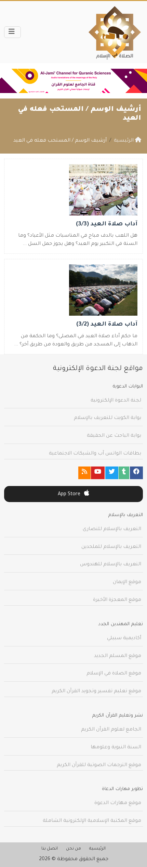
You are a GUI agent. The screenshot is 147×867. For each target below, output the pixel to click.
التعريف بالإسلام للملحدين (111, 547)
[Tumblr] (124, 473)
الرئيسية (97, 848)
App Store (70, 494)
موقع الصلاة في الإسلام (113, 673)
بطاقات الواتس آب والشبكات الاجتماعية (95, 454)
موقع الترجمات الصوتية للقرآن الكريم (99, 765)
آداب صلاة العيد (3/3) (106, 224)
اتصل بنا (49, 848)
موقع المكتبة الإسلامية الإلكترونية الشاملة (92, 821)
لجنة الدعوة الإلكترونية (116, 401)
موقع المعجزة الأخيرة (117, 600)
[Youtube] (98, 473)
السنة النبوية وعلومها (116, 747)
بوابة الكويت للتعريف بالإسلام (107, 418)
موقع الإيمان (127, 582)
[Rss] (84, 473)
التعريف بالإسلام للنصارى (112, 529)
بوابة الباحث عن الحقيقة (114, 436)
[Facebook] (136, 473)
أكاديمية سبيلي (124, 638)
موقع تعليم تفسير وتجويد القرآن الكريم (96, 691)
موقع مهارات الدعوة (117, 803)
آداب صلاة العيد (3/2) (106, 324)
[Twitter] (111, 473)
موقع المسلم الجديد (117, 656)
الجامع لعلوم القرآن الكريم (111, 730)
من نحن (73, 848)
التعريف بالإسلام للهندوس (110, 564)
